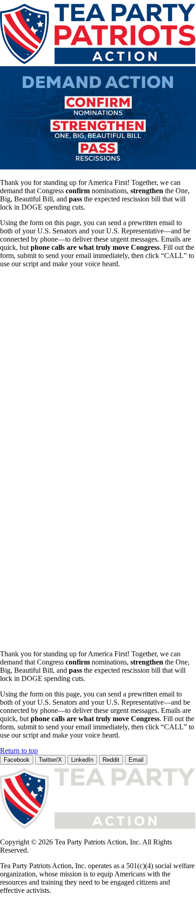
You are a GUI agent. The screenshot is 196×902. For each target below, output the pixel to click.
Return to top (19, 750)
